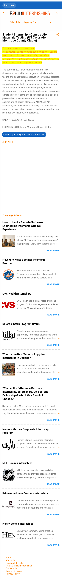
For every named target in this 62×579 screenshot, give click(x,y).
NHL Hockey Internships (17, 463)
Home (9, 557)
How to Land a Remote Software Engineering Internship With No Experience (22, 226)
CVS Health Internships (16, 293)
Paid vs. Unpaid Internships (19, 565)
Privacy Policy (13, 573)
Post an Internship (15, 563)
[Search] (58, 13)
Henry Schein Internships (17, 523)
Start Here (9, 5)
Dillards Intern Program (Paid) (21, 323)
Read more (53, 250)
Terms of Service (14, 571)
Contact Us (11, 568)
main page (42, 51)
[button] (58, 35)
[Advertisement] (31, 183)
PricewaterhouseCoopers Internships (25, 493)
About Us (10, 560)
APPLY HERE (8, 142)
